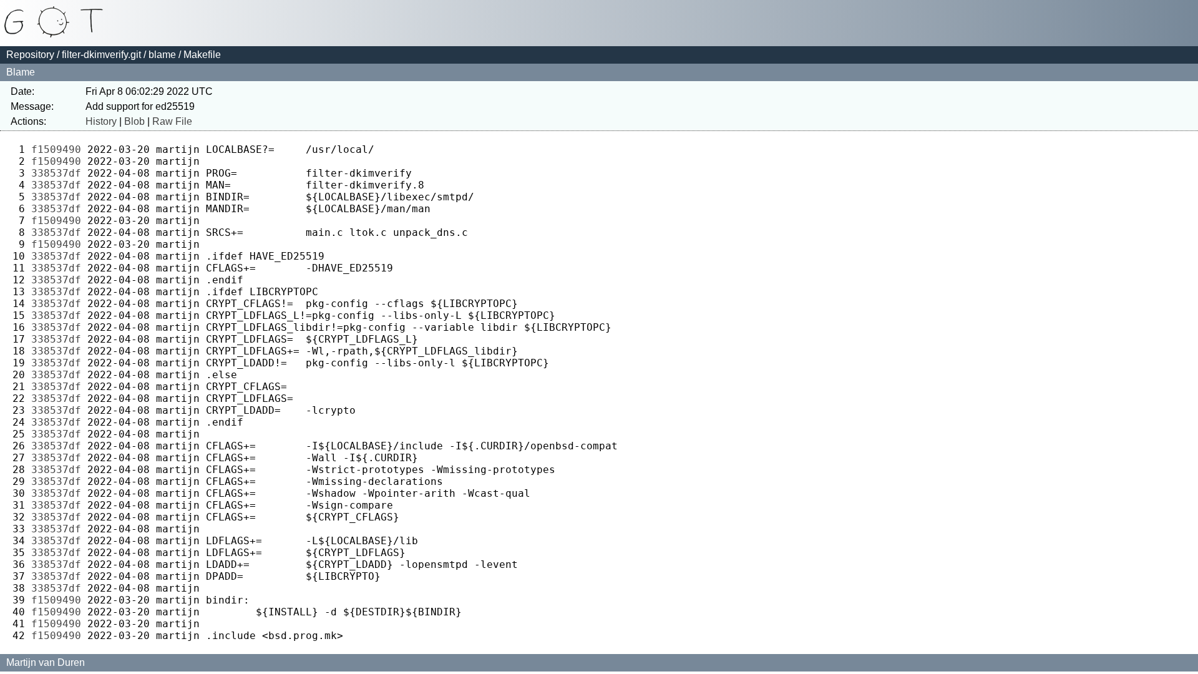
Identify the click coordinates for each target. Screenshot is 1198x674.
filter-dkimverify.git (101, 54)
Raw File (172, 121)
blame (162, 54)
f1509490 (56, 149)
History (101, 121)
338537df (56, 173)
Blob (134, 121)
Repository (30, 54)
